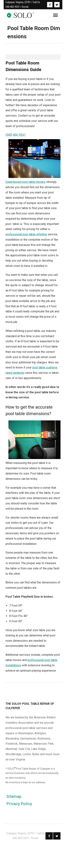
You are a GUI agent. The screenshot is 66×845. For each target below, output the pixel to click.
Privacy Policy (19, 803)
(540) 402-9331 (16, 134)
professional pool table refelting (26, 234)
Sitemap (13, 796)
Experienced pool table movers (25, 182)
